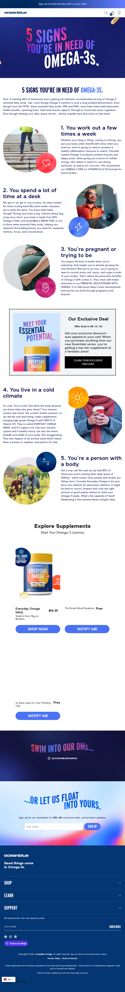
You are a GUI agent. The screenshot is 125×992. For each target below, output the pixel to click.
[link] (88, 362)
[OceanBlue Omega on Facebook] (6, 937)
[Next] (94, 4)
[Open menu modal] (119, 13)
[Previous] (30, 4)
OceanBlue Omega (43, 954)
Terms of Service (69, 958)
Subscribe (115, 926)
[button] (38, 574)
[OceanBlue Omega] (15, 12)
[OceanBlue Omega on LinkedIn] (16, 937)
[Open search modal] (106, 13)
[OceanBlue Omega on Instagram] (11, 937)
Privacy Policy (54, 958)
